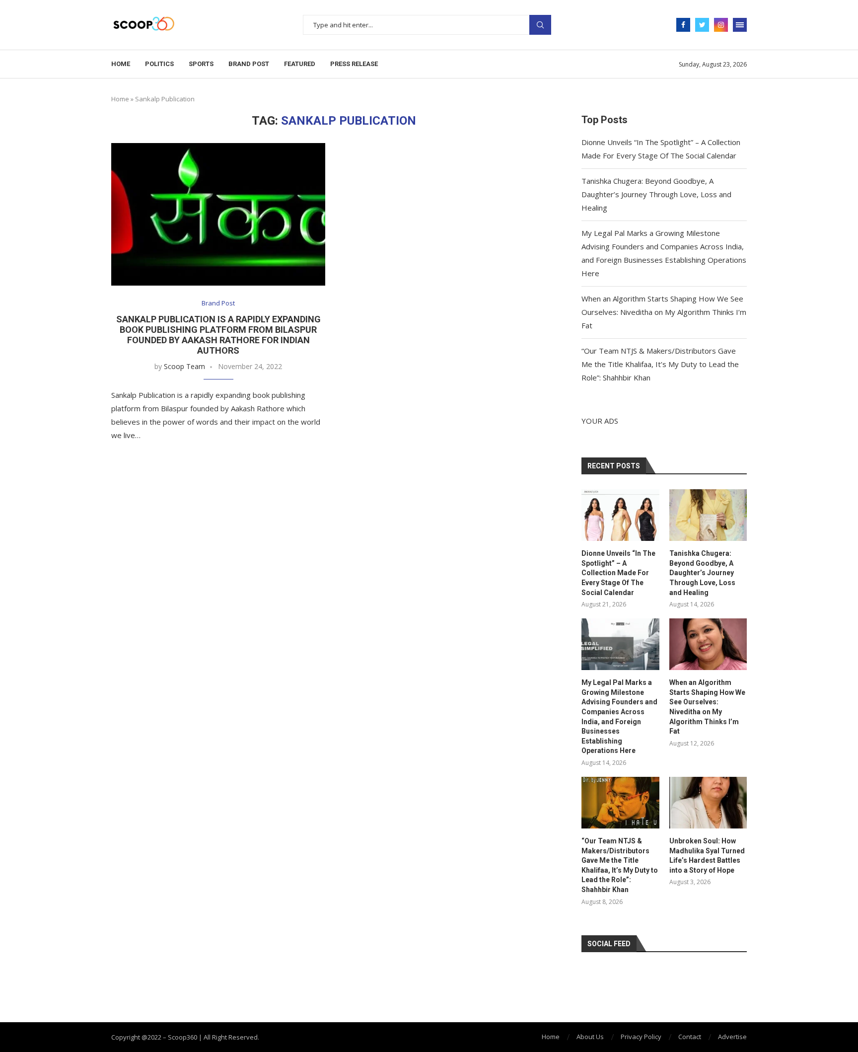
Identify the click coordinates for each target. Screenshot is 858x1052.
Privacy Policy (641, 1036)
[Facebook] (683, 25)
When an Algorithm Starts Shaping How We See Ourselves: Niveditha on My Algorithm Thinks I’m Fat (663, 312)
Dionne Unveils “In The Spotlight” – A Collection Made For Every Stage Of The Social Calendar (618, 572)
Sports (201, 64)
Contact (689, 1036)
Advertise (732, 1036)
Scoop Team (184, 366)
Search (540, 25)
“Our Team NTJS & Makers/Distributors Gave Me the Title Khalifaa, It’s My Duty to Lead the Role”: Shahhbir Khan (660, 364)
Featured (299, 64)
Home (120, 64)
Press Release (354, 64)
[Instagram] (721, 25)
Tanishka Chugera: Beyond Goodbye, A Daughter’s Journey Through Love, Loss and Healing (656, 194)
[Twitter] (702, 25)
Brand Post (248, 64)
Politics (159, 64)
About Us (590, 1036)
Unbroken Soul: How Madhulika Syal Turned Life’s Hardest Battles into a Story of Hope (707, 855)
